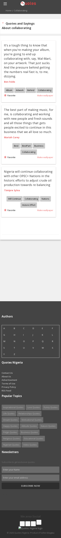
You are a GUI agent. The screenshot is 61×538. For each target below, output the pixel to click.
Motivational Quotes (32, 419)
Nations (45, 198)
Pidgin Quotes (10, 432)
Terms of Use (8, 383)
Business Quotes (29, 432)
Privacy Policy (9, 387)
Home (9, 10)
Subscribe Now (30, 485)
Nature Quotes (48, 426)
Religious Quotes (11, 438)
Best (16, 145)
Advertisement (9, 379)
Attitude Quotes (29, 426)
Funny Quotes (51, 407)
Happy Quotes (10, 426)
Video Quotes (30, 444)
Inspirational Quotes (13, 407)
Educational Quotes (33, 438)
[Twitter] (27, 523)
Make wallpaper (45, 95)
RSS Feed (6, 390)
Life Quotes (9, 413)
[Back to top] (50, 517)
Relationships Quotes (29, 413)
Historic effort (28, 204)
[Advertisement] (30, 270)
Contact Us (7, 372)
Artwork (20, 90)
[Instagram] (33, 523)
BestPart (26, 145)
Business (38, 145)
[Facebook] (22, 523)
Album (9, 90)
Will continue (14, 198)
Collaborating (44, 90)
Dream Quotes (10, 419)
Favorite (11, 95)
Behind (30, 90)
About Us (6, 376)
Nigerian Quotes (11, 444)
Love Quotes (33, 407)
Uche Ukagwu (47, 532)
